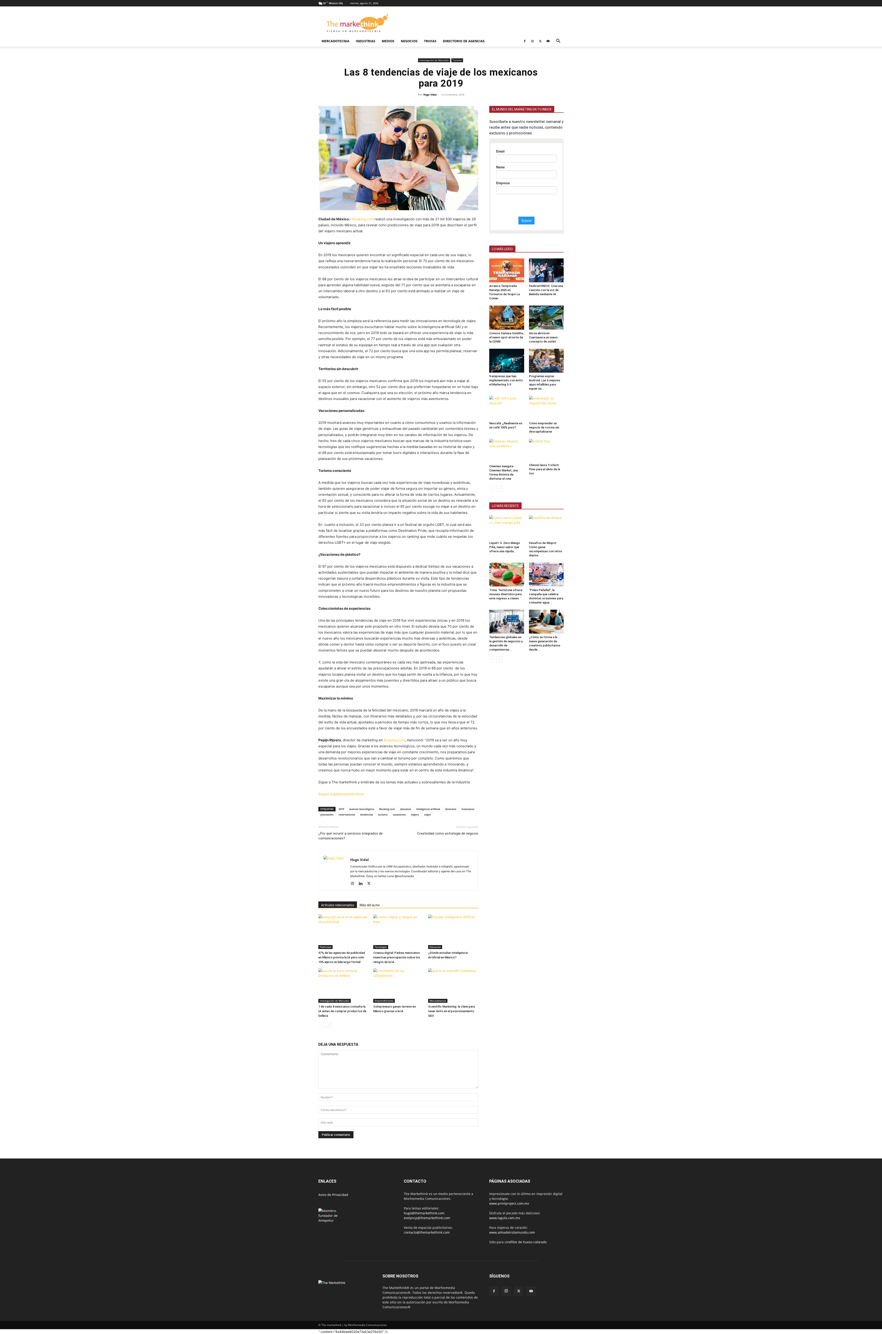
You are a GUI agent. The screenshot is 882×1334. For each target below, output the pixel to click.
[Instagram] (532, 41)
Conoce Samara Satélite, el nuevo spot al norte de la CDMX (506, 337)
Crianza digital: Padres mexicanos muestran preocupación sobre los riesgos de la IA (396, 958)
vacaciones (399, 815)
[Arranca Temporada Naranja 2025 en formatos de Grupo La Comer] (506, 270)
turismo (383, 815)
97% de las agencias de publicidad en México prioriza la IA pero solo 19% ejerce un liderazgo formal (341, 958)
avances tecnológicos (361, 809)
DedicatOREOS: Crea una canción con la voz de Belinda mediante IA (546, 290)
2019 (341, 809)
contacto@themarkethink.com (427, 1233)
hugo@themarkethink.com (424, 1213)
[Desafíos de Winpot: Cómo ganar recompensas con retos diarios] (546, 527)
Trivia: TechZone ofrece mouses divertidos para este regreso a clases (505, 594)
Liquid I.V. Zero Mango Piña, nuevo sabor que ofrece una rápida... (504, 547)
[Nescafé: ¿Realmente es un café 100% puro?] (506, 408)
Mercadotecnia (335, 41)
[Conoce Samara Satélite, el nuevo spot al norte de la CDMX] (506, 317)
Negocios (409, 41)
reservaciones (347, 815)
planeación (327, 815)
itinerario (450, 809)
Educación (435, 947)
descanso (405, 809)
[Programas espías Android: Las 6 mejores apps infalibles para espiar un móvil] (546, 361)
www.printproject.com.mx (509, 1204)
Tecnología (381, 947)
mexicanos (467, 809)
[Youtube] (548, 41)
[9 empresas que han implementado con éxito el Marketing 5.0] (506, 361)
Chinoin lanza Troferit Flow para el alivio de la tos (544, 469)
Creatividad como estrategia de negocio (447, 834)
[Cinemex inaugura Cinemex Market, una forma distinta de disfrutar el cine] (506, 451)
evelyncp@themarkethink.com (427, 1218)
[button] (558, 41)
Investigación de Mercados (434, 60)
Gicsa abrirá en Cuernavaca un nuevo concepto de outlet (543, 337)
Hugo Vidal (430, 94)
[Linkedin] (362, 884)
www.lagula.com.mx (504, 1218)
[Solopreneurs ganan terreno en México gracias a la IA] (398, 986)
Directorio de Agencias (464, 41)
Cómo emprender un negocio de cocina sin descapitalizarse (544, 427)
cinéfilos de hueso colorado (526, 1242)
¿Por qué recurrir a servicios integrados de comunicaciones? (350, 836)
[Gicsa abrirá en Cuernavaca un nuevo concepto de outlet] (546, 317)
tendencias (366, 815)
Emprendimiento (384, 1001)
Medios (388, 41)
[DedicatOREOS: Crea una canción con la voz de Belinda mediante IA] (546, 270)
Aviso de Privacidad (333, 1195)
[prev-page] (321, 1025)
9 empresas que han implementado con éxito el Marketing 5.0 (506, 380)
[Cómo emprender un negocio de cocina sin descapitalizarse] (546, 408)
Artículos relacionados (337, 905)
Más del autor (370, 905)
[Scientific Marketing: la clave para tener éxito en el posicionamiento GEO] (453, 986)
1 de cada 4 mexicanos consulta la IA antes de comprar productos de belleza (342, 1011)
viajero (415, 815)
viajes (427, 815)
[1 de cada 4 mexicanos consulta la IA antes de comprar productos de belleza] (343, 986)
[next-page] (328, 1025)
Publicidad (325, 947)
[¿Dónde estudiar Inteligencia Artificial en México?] (453, 932)
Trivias (430, 41)
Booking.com (362, 219)
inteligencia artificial (428, 809)
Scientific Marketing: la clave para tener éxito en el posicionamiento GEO (451, 1011)
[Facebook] (524, 41)
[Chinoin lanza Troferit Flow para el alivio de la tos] (546, 450)
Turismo (457, 60)
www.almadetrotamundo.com (512, 1233)
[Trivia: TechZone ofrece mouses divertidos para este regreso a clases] (506, 574)
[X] (540, 41)
